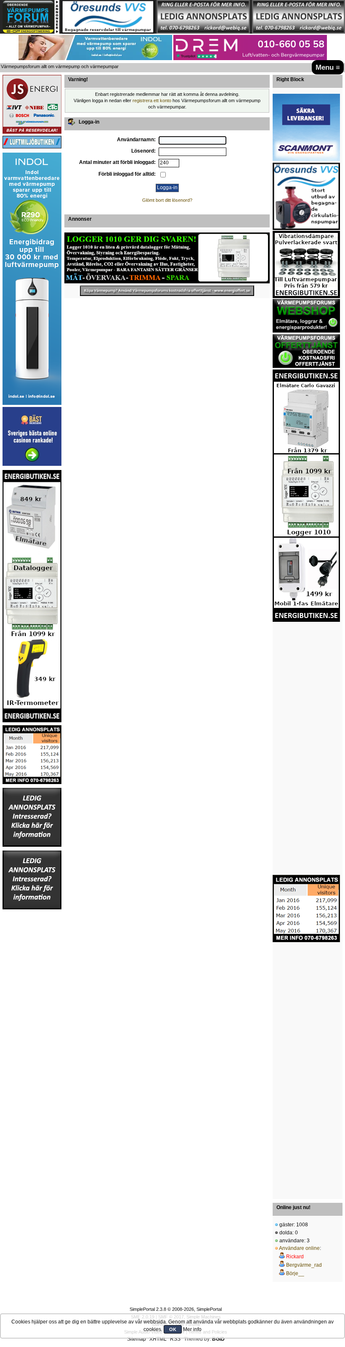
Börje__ (295, 1273)
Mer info (192, 1329)
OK (172, 1329)
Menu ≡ (328, 67)
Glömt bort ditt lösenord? (167, 200)
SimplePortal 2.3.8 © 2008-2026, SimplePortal (176, 1309)
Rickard (295, 1257)
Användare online (299, 1248)
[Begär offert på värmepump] (167, 290)
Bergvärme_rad (304, 1265)
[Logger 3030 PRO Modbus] (167, 257)
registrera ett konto (152, 100)
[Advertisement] (32, 1036)
